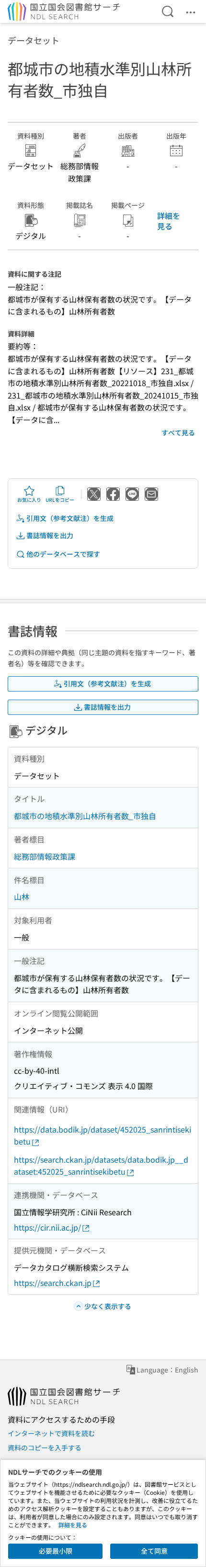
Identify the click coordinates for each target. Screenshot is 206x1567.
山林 (21, 896)
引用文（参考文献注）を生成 (70, 518)
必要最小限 (55, 1551)
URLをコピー (60, 499)
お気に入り (29, 499)
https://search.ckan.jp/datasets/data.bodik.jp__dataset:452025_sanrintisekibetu (101, 1166)
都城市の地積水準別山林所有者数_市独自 (85, 815)
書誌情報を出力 (49, 535)
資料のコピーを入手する (44, 1447)
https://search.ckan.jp (53, 1282)
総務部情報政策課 (44, 856)
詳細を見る (168, 221)
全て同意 (154, 1551)
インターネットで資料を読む (51, 1433)
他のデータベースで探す (63, 554)
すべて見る (178, 432)
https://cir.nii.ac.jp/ (47, 1227)
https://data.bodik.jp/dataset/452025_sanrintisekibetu (102, 1135)
